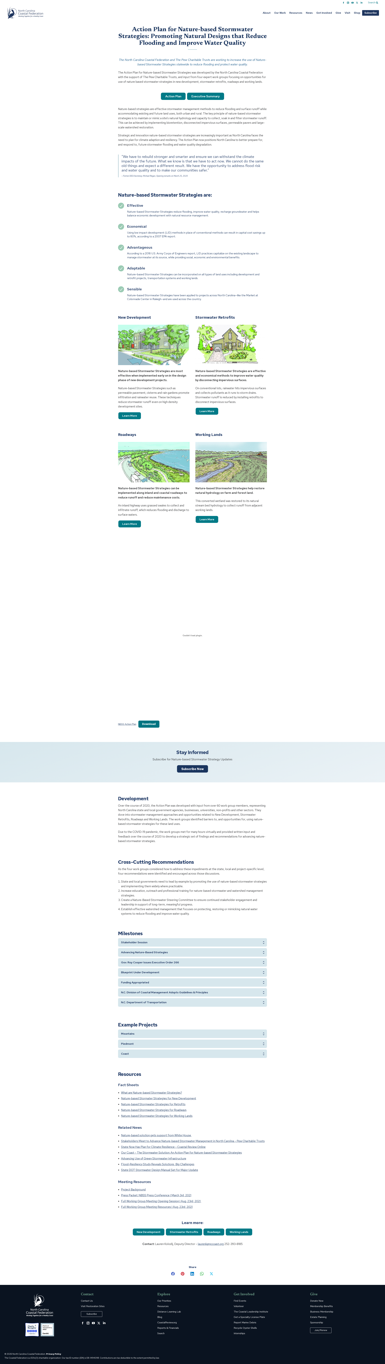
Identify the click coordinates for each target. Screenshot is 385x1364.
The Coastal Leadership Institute (251, 1311)
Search (161, 1333)
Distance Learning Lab (169, 1311)
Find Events (240, 1300)
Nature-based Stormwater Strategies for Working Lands (156, 1116)
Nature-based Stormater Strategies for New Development (158, 1098)
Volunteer (239, 1306)
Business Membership (321, 1311)
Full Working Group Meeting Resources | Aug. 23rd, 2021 (157, 1207)
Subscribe (91, 1313)
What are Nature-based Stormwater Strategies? (151, 1093)
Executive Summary (205, 96)
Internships (239, 1333)
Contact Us (87, 1300)
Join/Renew (320, 1330)
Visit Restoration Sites (93, 1306)
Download (149, 724)
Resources (163, 1306)
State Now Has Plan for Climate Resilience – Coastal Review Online (163, 1147)
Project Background (133, 1189)
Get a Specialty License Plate (249, 1317)
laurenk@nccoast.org (211, 1244)
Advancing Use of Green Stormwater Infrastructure (153, 1158)
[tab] (192, 942)
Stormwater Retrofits (184, 1232)
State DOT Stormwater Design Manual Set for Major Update (159, 1170)
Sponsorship (316, 1322)
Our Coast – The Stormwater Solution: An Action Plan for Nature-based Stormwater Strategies (181, 1153)
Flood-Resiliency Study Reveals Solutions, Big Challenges (157, 1164)
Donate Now (316, 1300)
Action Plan (173, 96)
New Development (148, 1232)
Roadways (213, 1232)
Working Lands (239, 1232)
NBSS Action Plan (127, 724)
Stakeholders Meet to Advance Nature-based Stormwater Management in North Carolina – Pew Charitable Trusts (193, 1141)
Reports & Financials (168, 1327)
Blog (159, 1317)
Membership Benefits (321, 1306)
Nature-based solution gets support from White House (156, 1135)
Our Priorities (164, 1300)
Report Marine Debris (245, 1322)
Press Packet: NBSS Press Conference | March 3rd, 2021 (156, 1195)
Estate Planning (318, 1317)
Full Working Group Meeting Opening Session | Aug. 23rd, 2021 (161, 1201)
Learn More (129, 416)
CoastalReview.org (167, 1322)
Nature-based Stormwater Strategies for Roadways (153, 1110)
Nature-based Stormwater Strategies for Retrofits (153, 1104)
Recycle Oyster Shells (245, 1327)
